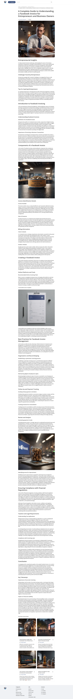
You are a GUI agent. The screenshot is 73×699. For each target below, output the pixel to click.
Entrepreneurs (24, 6)
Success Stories (31, 6)
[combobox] (34, 2)
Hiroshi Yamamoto (22, 19)
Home (19, 6)
